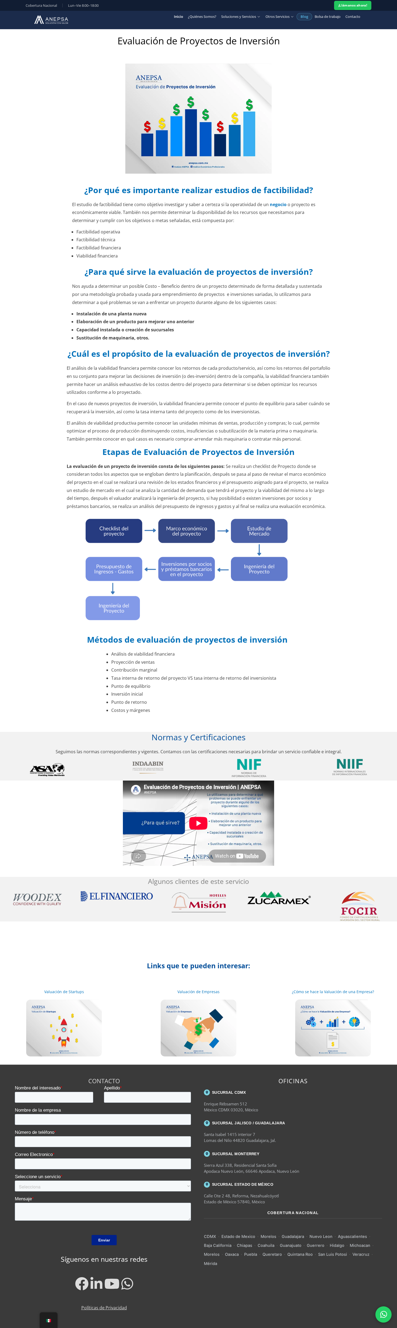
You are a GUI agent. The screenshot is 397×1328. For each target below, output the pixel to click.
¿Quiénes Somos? (202, 16)
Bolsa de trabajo (328, 16)
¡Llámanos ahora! (352, 5)
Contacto (352, 16)
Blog (304, 16)
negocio (278, 204)
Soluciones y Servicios (238, 16)
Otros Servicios (277, 16)
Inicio (178, 16)
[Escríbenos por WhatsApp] (383, 1314)
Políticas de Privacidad (104, 1308)
